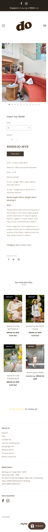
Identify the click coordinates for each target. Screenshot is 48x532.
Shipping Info (8, 446)
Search (5, 433)
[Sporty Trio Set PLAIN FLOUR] (35, 309)
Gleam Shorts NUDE (35, 372)
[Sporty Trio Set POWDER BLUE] (13, 358)
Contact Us (6, 439)
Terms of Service (9, 457)
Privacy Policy (8, 453)
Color (8, 123)
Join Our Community (10, 443)
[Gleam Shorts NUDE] (35, 357)
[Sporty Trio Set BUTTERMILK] (13, 309)
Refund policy (8, 450)
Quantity (9, 135)
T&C (4, 436)
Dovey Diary (6, 517)
